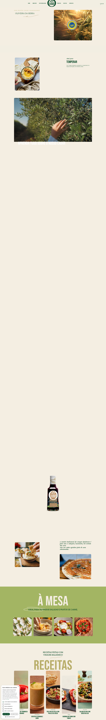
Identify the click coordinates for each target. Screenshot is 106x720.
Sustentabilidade (42, 3)
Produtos (59, 3)
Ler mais (7, 699)
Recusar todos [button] (14, 714)
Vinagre (26, 10)
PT (100, 3)
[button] (10, 717)
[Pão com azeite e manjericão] (83, 626)
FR (103, 3)
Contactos (71, 3)
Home (29, 3)
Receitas (65, 3)
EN (101, 3)
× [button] (18, 686)
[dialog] (10, 702)
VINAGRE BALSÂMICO (34, 10)
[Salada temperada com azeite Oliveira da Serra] (63, 626)
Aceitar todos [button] (6, 714)
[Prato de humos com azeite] (43, 626)
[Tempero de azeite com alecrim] (22, 626)
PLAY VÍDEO (84, 313)
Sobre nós (35, 3)
